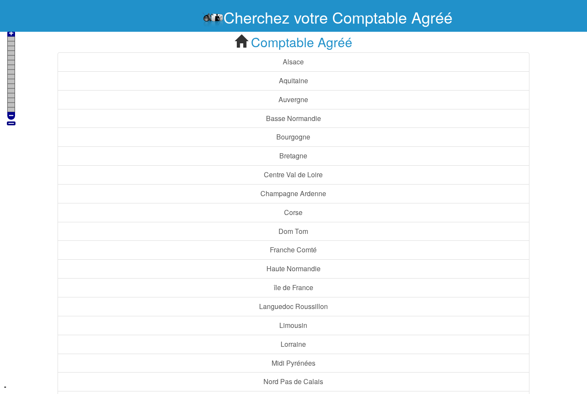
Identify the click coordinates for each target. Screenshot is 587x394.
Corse (293, 212)
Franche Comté (293, 250)
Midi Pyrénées (293, 363)
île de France (293, 287)
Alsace (293, 62)
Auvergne (293, 99)
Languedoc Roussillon (293, 306)
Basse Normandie (293, 118)
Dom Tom (293, 231)
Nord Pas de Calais (293, 381)
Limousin (293, 325)
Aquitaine (293, 80)
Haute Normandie (293, 268)
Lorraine (293, 344)
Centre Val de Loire (293, 174)
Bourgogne (293, 137)
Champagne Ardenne (293, 193)
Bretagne (293, 156)
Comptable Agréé (300, 42)
